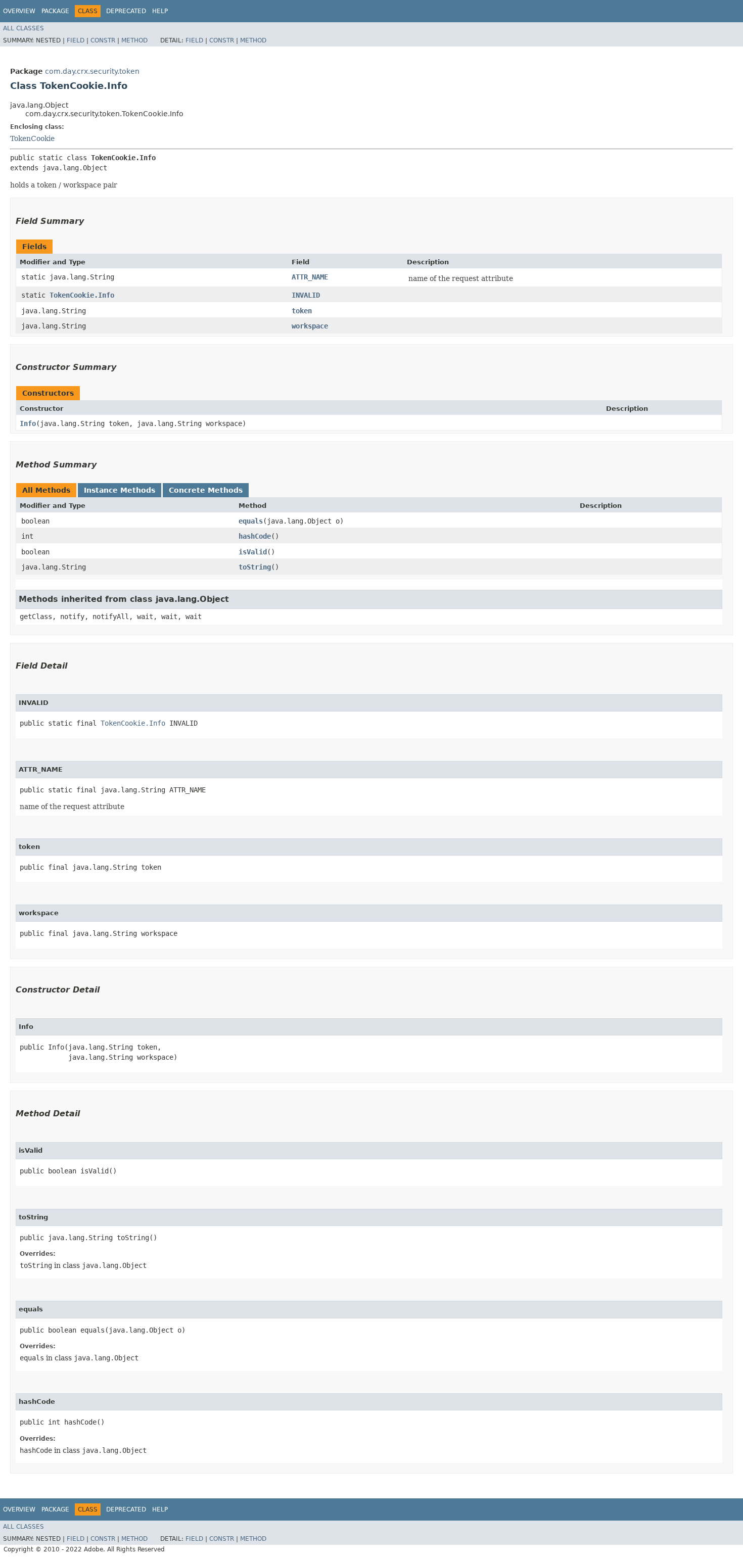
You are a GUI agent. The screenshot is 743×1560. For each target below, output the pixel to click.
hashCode (255, 536)
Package (55, 11)
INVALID (306, 295)
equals (251, 521)
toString (255, 567)
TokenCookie (32, 138)
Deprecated (126, 11)
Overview (19, 11)
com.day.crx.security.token (92, 71)
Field (75, 40)
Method (134, 40)
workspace (310, 326)
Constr (102, 40)
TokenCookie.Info (82, 295)
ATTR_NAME (310, 277)
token (302, 311)
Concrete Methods (206, 490)
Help (160, 11)
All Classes (23, 28)
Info (28, 423)
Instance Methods (119, 490)
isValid (253, 552)
